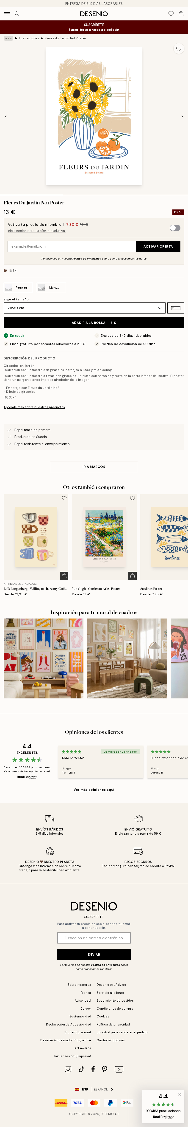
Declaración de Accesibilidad (68, 1024)
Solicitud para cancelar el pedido (122, 1032)
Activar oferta (158, 246)
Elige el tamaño (16, 299)
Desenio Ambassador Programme (65, 1040)
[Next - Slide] (182, 117)
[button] (175, 308)
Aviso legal (83, 1001)
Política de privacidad (86, 258)
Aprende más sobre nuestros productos (34, 407)
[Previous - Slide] (5, 117)
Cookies (103, 1016)
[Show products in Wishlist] (171, 13)
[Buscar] (17, 13)
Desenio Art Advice (111, 985)
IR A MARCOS (94, 467)
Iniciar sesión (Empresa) (72, 1056)
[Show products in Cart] (181, 13)
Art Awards (83, 1048)
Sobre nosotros (79, 985)
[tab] (31, 193)
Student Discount (77, 1032)
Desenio (107, 1114)
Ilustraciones (29, 38)
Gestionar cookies (111, 1040)
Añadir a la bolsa (94, 323)
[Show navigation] (7, 13)
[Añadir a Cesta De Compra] (64, 576)
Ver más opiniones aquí (94, 790)
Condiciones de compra (115, 1009)
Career (85, 1009)
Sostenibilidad (80, 1016)
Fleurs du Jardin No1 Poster (65, 38)
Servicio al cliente (110, 993)
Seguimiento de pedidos (115, 1001)
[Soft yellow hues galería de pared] (127, 658)
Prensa (86, 993)
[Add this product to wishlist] (178, 48)
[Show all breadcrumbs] (8, 38)
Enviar (94, 954)
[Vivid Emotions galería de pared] (43, 658)
